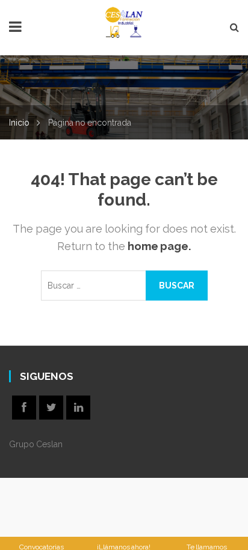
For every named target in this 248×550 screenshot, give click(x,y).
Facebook (24, 408)
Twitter (51, 408)
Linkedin (78, 408)
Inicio (19, 122)
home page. (159, 246)
